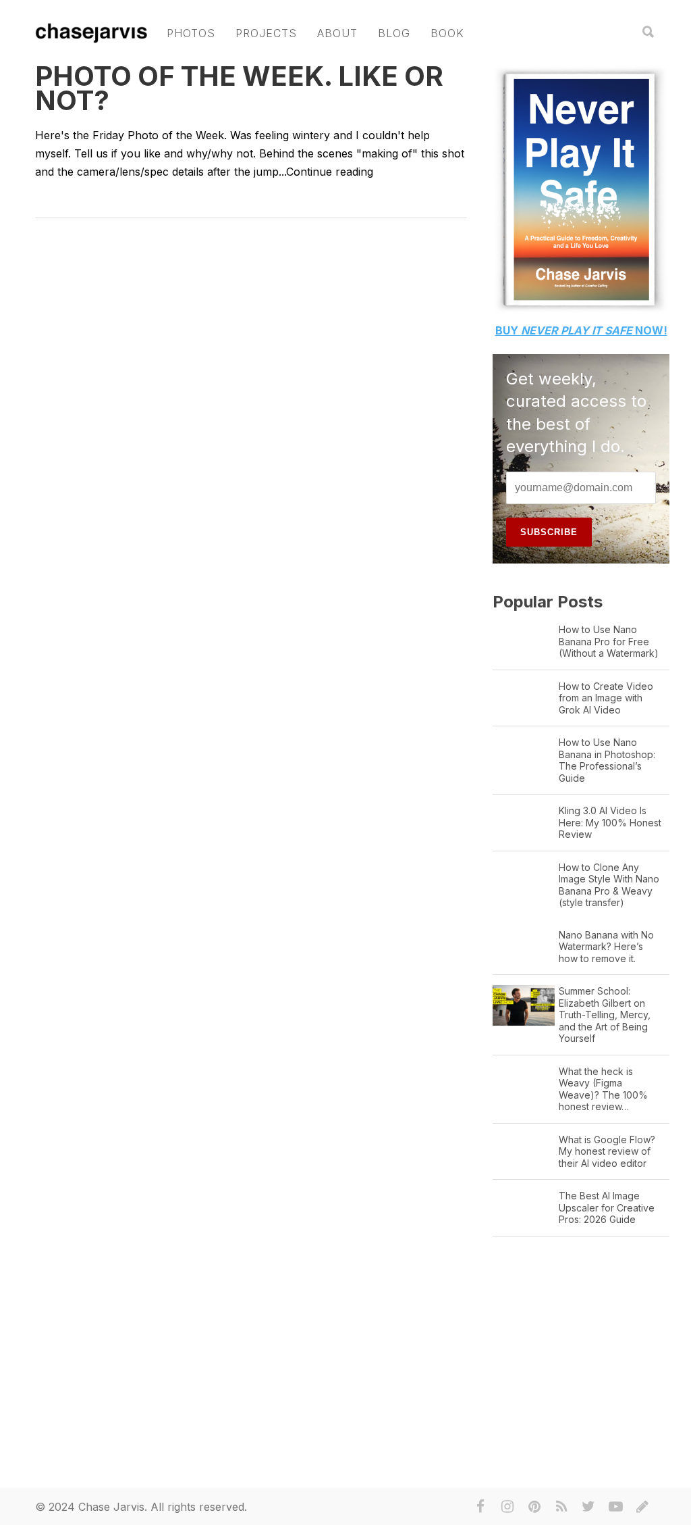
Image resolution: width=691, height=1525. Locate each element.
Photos (191, 33)
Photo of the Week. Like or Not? (239, 88)
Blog (394, 33)
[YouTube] (615, 1506)
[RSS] (561, 1506)
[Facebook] (480, 1506)
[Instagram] (507, 1506)
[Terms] (642, 1506)
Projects (266, 33)
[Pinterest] (534, 1506)
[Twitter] (588, 1506)
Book (447, 33)
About (337, 33)
